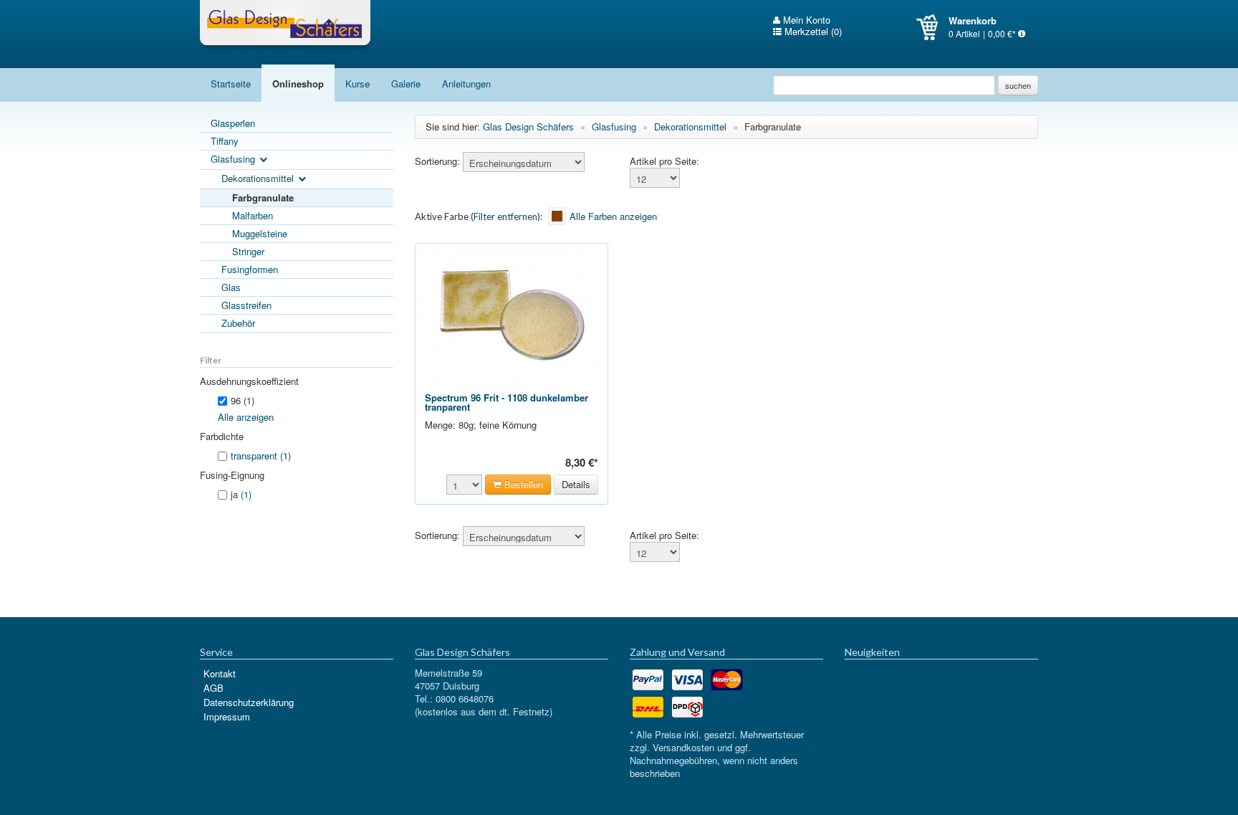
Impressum (226, 716)
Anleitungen (466, 83)
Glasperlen (233, 123)
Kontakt (219, 673)
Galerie (406, 83)
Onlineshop (298, 83)
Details (576, 484)
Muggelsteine (259, 233)
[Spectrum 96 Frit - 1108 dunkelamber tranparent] (511, 315)
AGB (213, 688)
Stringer (248, 251)
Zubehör (238, 323)
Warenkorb (932, 27)
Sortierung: (437, 161)
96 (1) (242, 400)
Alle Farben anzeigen (613, 216)
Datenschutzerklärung (248, 702)
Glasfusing (234, 159)
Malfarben (252, 215)
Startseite (231, 83)
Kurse (357, 83)
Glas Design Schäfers (285, 25)
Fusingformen (249, 269)
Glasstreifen (246, 305)
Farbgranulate (263, 197)
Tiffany (225, 141)
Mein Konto (805, 20)
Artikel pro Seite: (664, 161)
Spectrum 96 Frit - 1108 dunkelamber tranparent (506, 402)
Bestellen (522, 484)
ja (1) (241, 494)
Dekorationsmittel (259, 178)
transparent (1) (261, 455)
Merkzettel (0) (812, 31)
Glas (231, 287)
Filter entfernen (505, 216)
